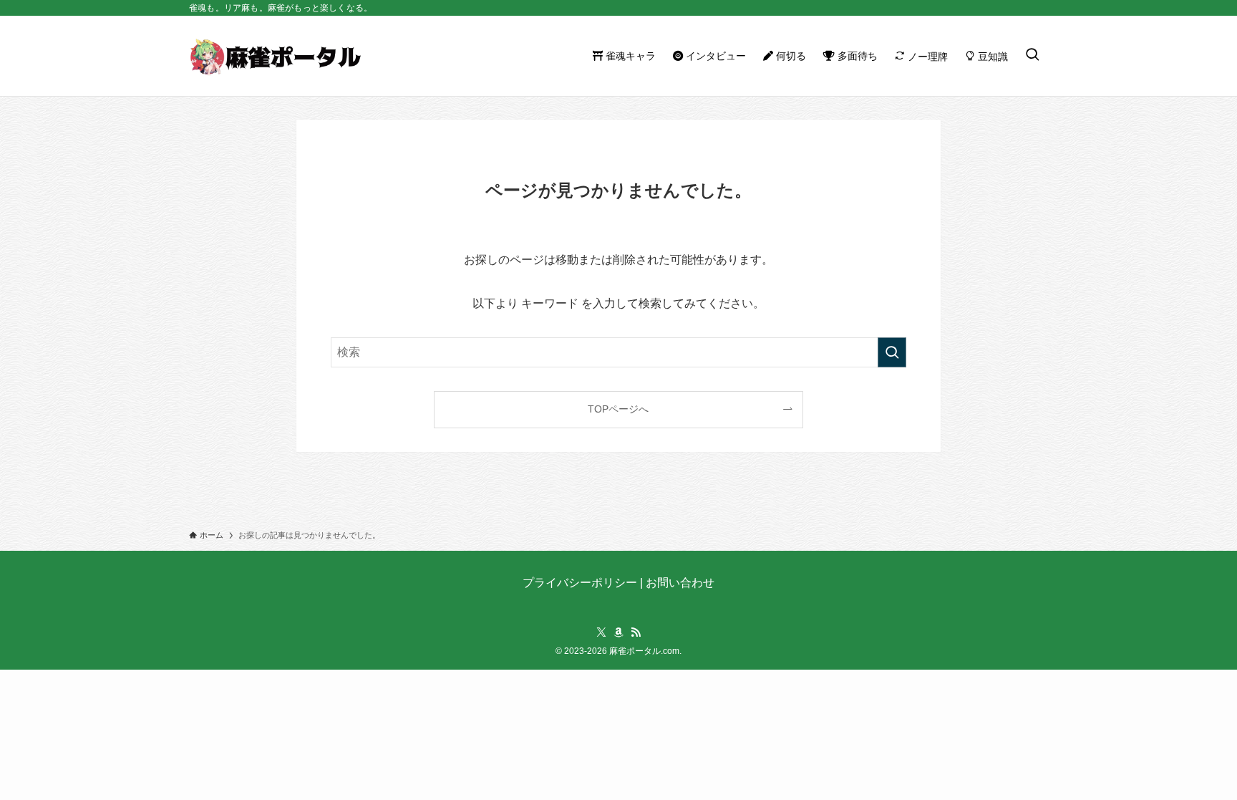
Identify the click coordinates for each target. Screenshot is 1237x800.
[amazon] (618, 632)
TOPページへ (618, 409)
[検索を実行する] (892, 352)
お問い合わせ (680, 583)
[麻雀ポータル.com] (275, 56)
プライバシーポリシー (580, 583)
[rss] (635, 632)
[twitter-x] (601, 632)
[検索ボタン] (1032, 56)
